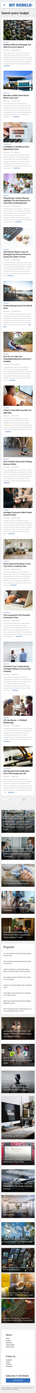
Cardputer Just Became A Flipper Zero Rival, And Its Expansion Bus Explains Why (18, 1319)
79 (28, 799)
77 (19, 799)
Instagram (9, 1366)
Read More (7, 66)
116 (12, 803)
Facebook (9, 1360)
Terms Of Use (10, 1347)
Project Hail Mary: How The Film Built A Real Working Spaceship (17, 1269)
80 (3, 803)
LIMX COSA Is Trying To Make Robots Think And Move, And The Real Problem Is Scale (16, 1087)
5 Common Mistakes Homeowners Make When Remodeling (14, 1212)
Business (6, 42)
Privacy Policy (10, 1345)
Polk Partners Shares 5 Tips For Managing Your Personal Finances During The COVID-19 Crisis (17, 254)
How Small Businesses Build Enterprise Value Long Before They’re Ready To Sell (16, 935)
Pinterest (9, 1364)
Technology (7, 144)
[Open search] (33, 4)
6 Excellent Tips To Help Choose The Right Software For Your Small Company (17, 668)
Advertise (9, 1342)
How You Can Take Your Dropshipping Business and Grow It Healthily (17, 359)
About (8, 1338)
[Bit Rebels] (19, 6)
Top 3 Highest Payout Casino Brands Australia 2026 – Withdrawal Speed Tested (18, 1294)
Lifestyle (6, 93)
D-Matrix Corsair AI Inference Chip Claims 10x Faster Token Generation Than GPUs (16, 1159)
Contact (8, 1340)
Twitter (8, 1362)
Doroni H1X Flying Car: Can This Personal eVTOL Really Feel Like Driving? (17, 1186)
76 (14, 799)
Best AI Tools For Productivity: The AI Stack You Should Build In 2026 (17, 1060)
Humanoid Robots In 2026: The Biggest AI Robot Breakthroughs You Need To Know (17, 1034)
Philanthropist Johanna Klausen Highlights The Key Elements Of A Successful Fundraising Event (16, 200)
